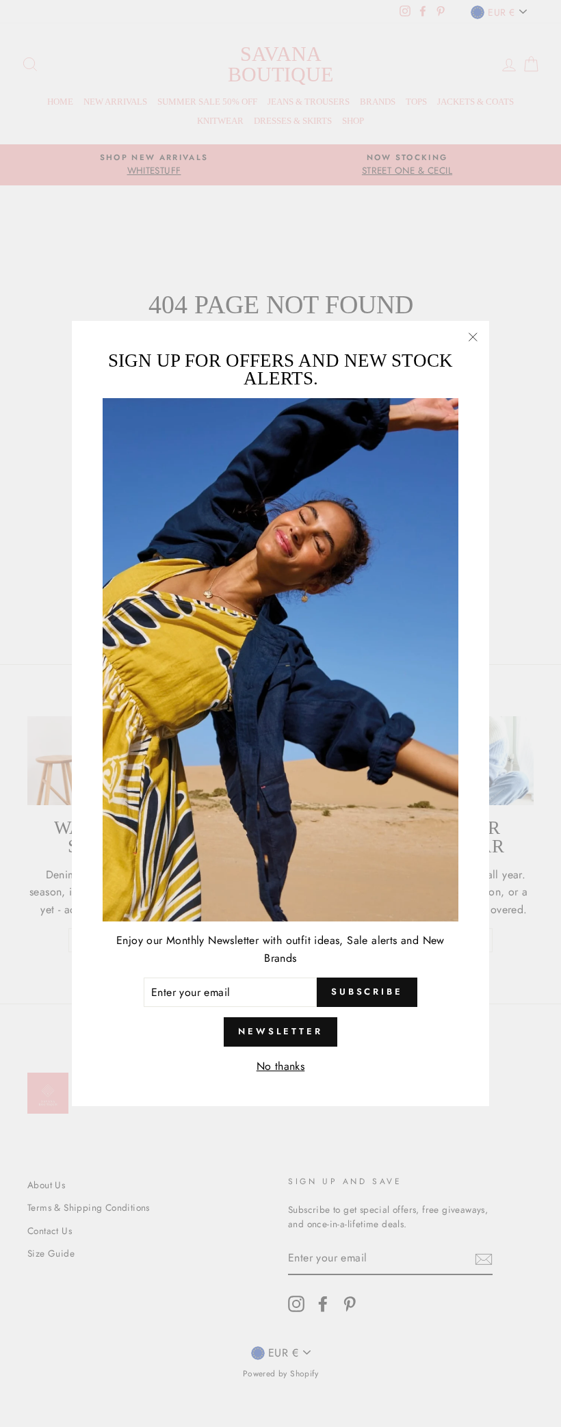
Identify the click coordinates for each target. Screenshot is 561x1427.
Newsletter (280, 1031)
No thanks (281, 1066)
